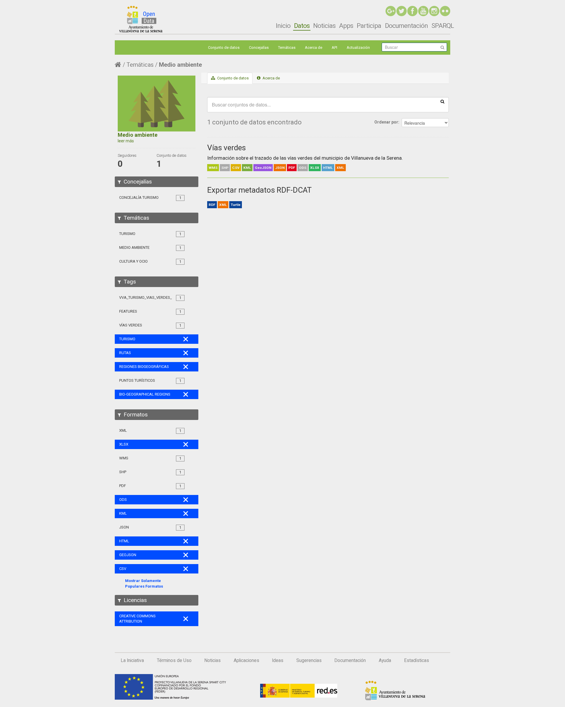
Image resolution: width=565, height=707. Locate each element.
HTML (328, 168)
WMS (213, 168)
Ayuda (385, 660)
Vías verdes (226, 147)
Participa (369, 25)
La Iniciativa (132, 660)
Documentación (406, 25)
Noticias (324, 25)
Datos (302, 25)
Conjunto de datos (224, 47)
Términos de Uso (174, 660)
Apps (346, 25)
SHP (224, 168)
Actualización (358, 47)
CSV (236, 168)
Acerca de (313, 47)
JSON (280, 168)
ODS (302, 168)
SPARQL (442, 25)
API (334, 47)
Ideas (277, 660)
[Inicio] (140, 19)
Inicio (283, 25)
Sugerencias (309, 660)
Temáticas (286, 47)
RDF (212, 205)
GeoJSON (263, 168)
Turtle (235, 205)
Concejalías (259, 47)
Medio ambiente (180, 64)
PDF (291, 168)
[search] (442, 101)
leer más (126, 141)
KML (247, 168)
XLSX (314, 168)
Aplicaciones (246, 660)
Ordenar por (386, 122)
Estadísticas (416, 660)
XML (340, 168)
